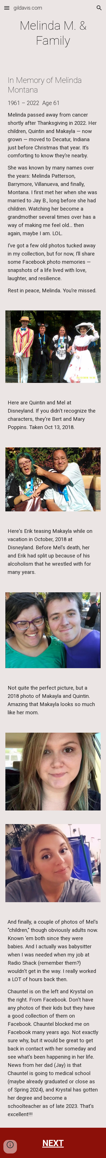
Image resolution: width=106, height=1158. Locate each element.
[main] (53, 33)
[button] (7, 8)
